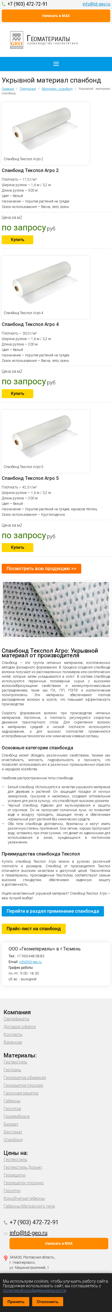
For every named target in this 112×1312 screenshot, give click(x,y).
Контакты (13, 1034)
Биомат (11, 1124)
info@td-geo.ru (96, 4)
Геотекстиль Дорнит (23, 1167)
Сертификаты (16, 1019)
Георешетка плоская (23, 1085)
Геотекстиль (15, 1062)
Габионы (12, 1101)
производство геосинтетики (52, 39)
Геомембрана (17, 1116)
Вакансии (13, 1042)
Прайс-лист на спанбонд (34, 928)
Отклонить (48, 1301)
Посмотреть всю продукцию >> (41, 568)
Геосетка (12, 1108)
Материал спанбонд (57, 89)
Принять (16, 1301)
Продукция (28, 89)
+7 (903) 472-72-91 (27, 4)
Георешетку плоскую (24, 1183)
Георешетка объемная (25, 1077)
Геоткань (12, 1069)
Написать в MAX (56, 16)
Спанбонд (13, 1139)
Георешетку (15, 1175)
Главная (8, 89)
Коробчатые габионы (24, 1198)
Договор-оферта (20, 1026)
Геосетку (12, 1190)
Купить (17, 239)
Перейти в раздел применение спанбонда (53, 911)
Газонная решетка (21, 1093)
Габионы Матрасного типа (29, 1206)
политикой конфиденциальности (34, 1290)
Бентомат (13, 1132)
